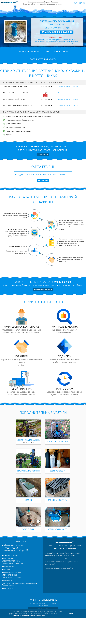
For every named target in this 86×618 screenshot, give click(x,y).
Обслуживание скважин (13, 564)
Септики (6, 569)
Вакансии (7, 581)
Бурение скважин (10, 555)
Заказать (43, 154)
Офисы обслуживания (13, 545)
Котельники (62, 545)
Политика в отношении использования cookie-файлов (20, 585)
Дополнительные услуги (43, 59)
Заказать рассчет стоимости (68, 87)
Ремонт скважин (10, 575)
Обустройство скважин (13, 561)
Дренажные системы (12, 572)
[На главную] (9, 2)
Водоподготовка (10, 567)
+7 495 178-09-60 (77, 3)
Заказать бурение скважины (57, 32)
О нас (47, 51)
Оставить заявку (43, 290)
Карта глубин (61, 51)
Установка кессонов (12, 578)
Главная (51, 545)
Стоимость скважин (28, 51)
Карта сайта (8, 589)
